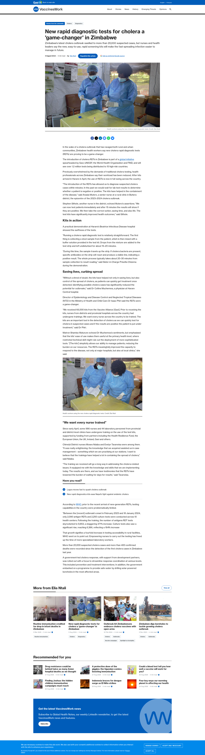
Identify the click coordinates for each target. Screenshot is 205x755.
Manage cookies (152, 745)
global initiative (127, 159)
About (109, 9)
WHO (78, 504)
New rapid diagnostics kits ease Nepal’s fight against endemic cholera (98, 494)
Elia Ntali (73, 56)
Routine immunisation (41, 636)
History (135, 9)
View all (166, 588)
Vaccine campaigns (111, 640)
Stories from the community (55, 23)
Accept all (150, 751)
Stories (118, 9)
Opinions (163, 9)
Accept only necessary (171, 745)
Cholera (69, 23)
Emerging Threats (149, 9)
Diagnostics (78, 23)
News (127, 9)
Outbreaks (116, 636)
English (162, 2)
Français (169, 2)
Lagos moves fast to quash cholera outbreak (87, 489)
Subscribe (44, 724)
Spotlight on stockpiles (127, 640)
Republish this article (87, 56)
